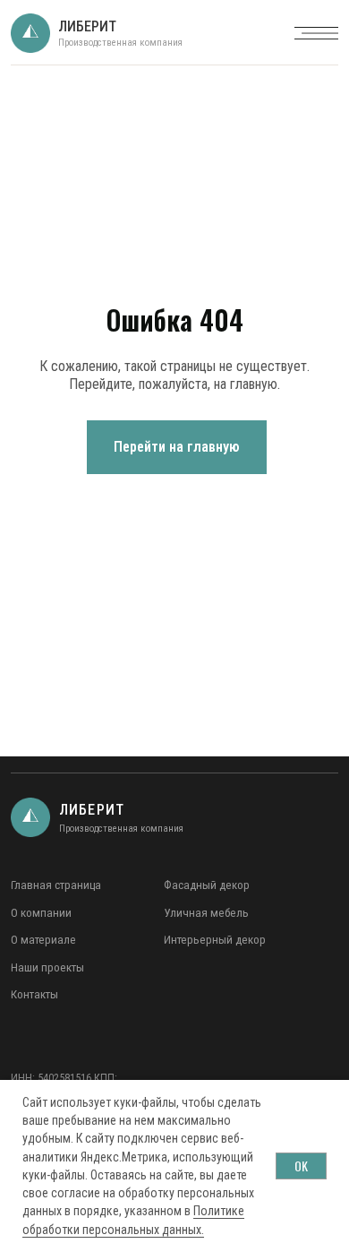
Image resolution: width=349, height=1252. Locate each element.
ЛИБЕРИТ (87, 26)
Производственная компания (120, 42)
